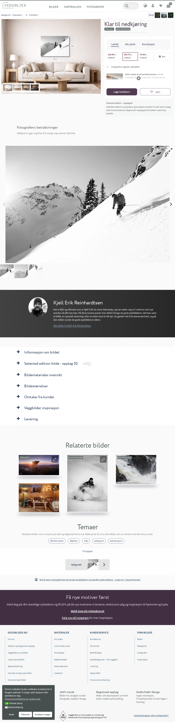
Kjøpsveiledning (15, 666)
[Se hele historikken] (104, 564)
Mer (163, 56)
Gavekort (58, 673)
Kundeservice (99, 632)
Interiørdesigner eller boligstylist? (151, 715)
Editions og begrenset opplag (21, 646)
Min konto (94, 646)
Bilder (53, 7)
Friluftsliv (33, 15)
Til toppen (87, 551)
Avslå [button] (11, 714)
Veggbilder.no (17, 632)
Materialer (61, 632)
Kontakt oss (95, 639)
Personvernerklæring (100, 679)
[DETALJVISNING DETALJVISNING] (87, 204)
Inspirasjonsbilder (16, 659)
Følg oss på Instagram (75, 618)
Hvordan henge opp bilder (20, 673)
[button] (54, 459)
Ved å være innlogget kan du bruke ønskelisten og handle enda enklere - (90, 579)
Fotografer (95, 7)
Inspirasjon (72, 7)
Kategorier (6, 15)
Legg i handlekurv (122, 91)
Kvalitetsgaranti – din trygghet (104, 659)
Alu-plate (58, 639)
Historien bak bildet (17, 679)
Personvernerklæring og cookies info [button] (22, 699)
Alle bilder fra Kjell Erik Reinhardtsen (72, 325)
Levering (94, 666)
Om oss (11, 639)
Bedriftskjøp (95, 652)
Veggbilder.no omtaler (18, 652)
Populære (17, 15)
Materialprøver (61, 666)
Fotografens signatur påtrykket (125, 66)
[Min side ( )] (153, 6)
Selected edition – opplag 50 (119, 103)
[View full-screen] (171, 150)
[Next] (171, 204)
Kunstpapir (59, 652)
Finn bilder (144, 632)
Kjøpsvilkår (95, 673)
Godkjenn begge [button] (42, 714)
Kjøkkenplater (60, 659)
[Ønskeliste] (161, 6)
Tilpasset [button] (25, 714)
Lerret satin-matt (62, 646)
